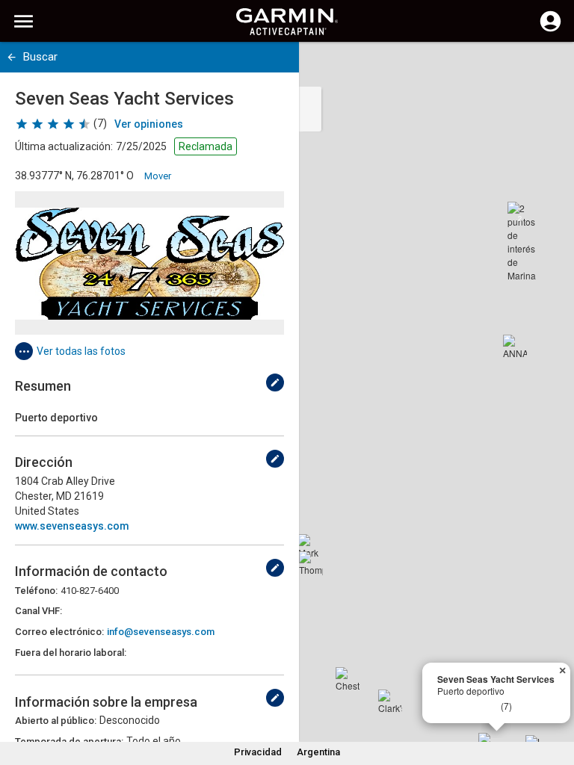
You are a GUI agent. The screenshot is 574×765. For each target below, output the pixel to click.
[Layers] (549, 67)
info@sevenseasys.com (161, 631)
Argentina (318, 752)
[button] (555, 697)
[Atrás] (11, 57)
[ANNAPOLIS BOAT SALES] (515, 347)
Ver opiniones (148, 124)
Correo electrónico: (59, 631)
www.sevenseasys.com (72, 526)
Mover (157, 176)
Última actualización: (64, 146)
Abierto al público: (55, 720)
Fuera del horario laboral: (70, 652)
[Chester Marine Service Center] (347, 679)
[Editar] (275, 382)
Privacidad (258, 752)
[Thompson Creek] (311, 563)
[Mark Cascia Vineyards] (310, 546)
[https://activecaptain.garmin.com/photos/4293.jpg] (149, 263)
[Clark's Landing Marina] (390, 701)
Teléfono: (36, 590)
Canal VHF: (38, 610)
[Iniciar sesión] (550, 30)
